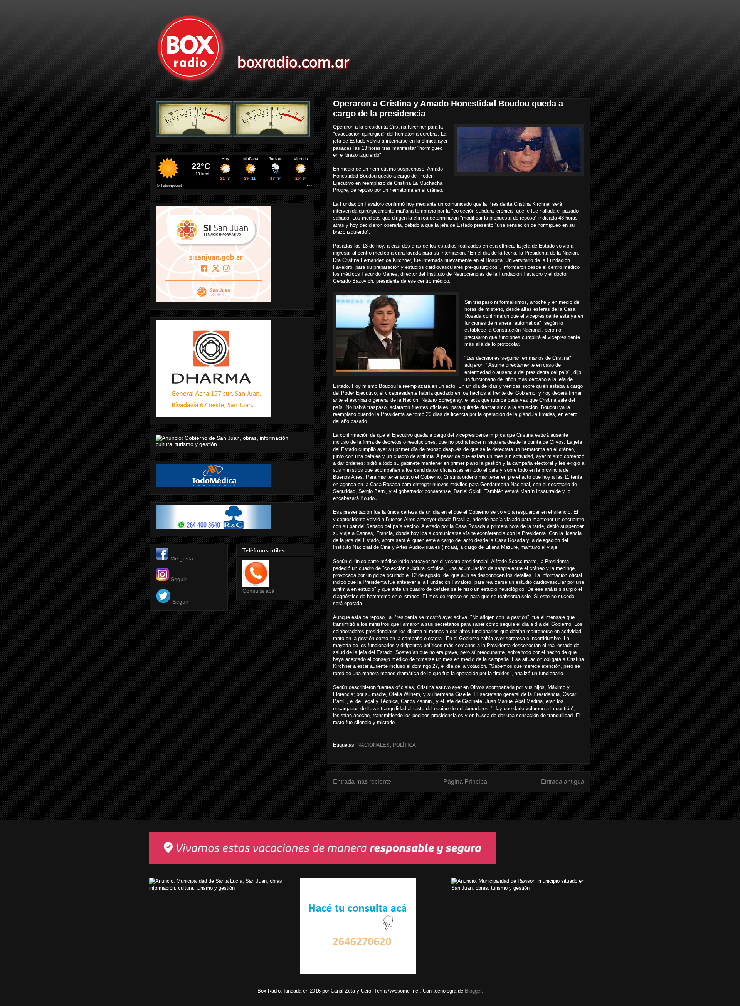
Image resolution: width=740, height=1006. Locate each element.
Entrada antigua (562, 781)
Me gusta (181, 558)
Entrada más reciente (362, 781)
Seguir (179, 579)
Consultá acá (258, 591)
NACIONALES (373, 745)
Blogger (473, 991)
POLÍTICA (404, 745)
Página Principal (466, 781)
